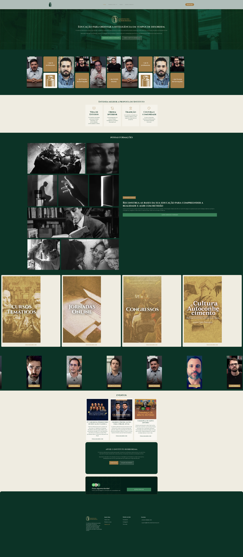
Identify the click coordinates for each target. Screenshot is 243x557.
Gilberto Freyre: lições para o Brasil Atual (121, 423)
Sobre (121, 4)
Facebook (125, 519)
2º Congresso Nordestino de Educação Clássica (97, 423)
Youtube (125, 524)
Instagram (125, 522)
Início (104, 4)
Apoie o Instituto (129, 4)
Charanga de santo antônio (145, 422)
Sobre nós (106, 519)
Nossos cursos (111, 4)
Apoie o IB (107, 524)
